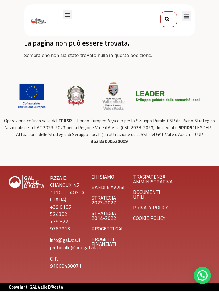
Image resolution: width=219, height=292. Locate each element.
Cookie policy (149, 218)
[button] (67, 14)
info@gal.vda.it (65, 240)
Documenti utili (146, 194)
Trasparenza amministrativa (153, 179)
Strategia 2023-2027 (104, 200)
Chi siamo (103, 177)
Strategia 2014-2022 (104, 216)
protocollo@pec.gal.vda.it (76, 247)
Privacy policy (150, 207)
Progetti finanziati (104, 242)
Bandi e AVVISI (108, 187)
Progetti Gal (107, 228)
